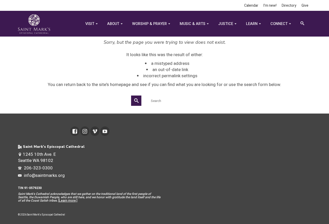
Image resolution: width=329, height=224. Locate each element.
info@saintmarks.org (44, 175)
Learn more (67, 200)
